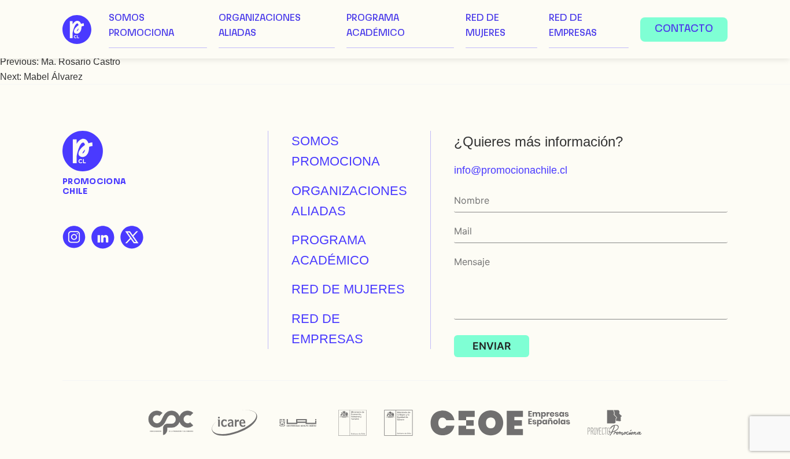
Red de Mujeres (485, 26)
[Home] (76, 29)
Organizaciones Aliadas (260, 26)
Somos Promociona (141, 26)
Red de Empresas (573, 26)
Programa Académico (375, 26)
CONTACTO (684, 29)
